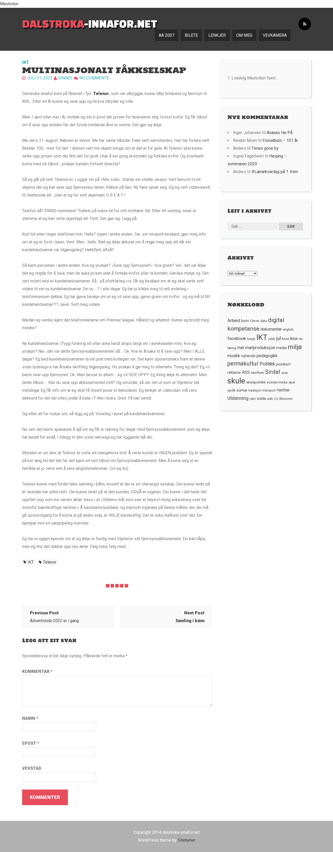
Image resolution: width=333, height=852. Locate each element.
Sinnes (65, 77)
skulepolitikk (256, 382)
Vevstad (31, 768)
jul (278, 338)
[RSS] (304, 24)
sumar (241, 390)
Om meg (244, 35)
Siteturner (186, 840)
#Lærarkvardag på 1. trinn (275, 171)
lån (301, 339)
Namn (30, 718)
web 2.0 (272, 399)
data (263, 321)
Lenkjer (217, 35)
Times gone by (265, 148)
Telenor (101, 93)
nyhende (248, 356)
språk (231, 390)
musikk (233, 356)
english (288, 329)
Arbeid (233, 320)
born (245, 320)
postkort (283, 364)
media (281, 347)
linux (294, 338)
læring (231, 348)
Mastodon (9, 3)
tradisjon (254, 390)
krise (285, 339)
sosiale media (277, 382)
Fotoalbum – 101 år (280, 140)
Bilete (191, 35)
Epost (30, 743)
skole (284, 373)
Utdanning (237, 398)
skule (236, 380)
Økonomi (286, 399)
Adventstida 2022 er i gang (54, 616)
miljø (295, 347)
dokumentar (271, 329)
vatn (252, 399)
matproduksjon (260, 347)
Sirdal (272, 372)
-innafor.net (89, 23)
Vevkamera (275, 35)
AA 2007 (166, 35)
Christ (254, 321)
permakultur (243, 363)
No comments (94, 77)
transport (269, 390)
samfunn (257, 372)
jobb (271, 339)
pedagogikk (267, 356)
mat (240, 347)
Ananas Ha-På (279, 132)
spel (292, 382)
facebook (236, 338)
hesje (251, 339)
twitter (283, 390)
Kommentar (37, 671)
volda (261, 398)
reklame (234, 372)
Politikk (267, 364)
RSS (246, 372)
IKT (25, 62)
